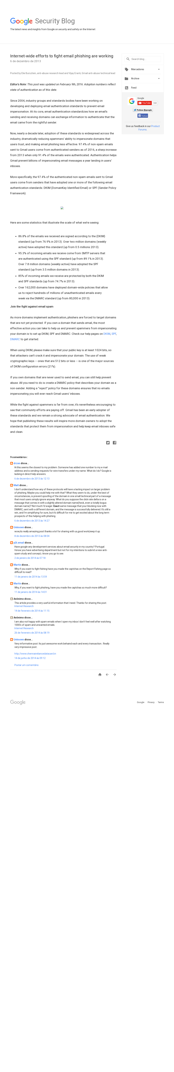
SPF (113, 333)
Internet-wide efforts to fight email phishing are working (61, 56)
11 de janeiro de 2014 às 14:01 (30, 592)
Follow (144, 116)
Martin (18, 564)
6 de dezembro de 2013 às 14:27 (31, 520)
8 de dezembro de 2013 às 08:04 (31, 536)
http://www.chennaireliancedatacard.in (35, 653)
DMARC (15, 339)
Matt (16, 485)
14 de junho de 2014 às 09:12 (30, 658)
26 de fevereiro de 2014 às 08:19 (31, 632)
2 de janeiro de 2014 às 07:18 (30, 558)
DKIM (106, 333)
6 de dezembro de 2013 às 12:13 (31, 478)
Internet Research (24, 606)
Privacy (151, 702)
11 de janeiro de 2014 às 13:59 (30, 576)
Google (141, 702)
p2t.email (19, 542)
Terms (161, 702)
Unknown (19, 527)
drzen (17, 463)
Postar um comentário (26, 665)
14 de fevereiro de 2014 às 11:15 (31, 610)
